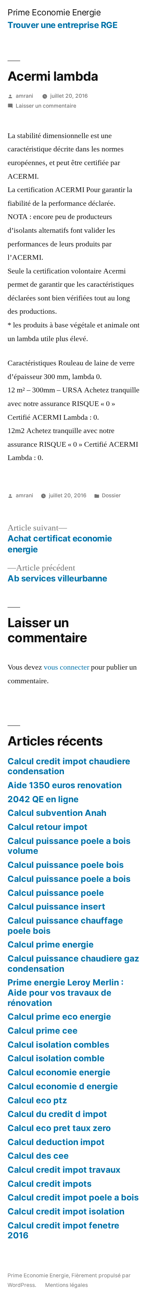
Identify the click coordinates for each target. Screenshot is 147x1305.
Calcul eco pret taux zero (59, 1128)
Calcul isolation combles (58, 1044)
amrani (24, 96)
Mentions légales (66, 1285)
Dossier (111, 495)
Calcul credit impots (50, 1184)
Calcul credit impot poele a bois (73, 1197)
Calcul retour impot (48, 827)
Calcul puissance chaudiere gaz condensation (73, 963)
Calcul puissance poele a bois (69, 879)
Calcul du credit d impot (57, 1114)
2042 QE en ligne (43, 799)
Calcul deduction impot (56, 1142)
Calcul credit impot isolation (66, 1211)
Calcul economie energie (59, 1072)
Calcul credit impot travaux (64, 1170)
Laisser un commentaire (46, 106)
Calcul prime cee (43, 1030)
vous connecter (66, 667)
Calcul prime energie (51, 944)
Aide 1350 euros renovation (65, 785)
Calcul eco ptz (37, 1100)
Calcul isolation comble (56, 1058)
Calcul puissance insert (56, 906)
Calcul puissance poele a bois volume (69, 846)
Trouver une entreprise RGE (62, 25)
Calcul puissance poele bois (66, 865)
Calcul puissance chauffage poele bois (65, 925)
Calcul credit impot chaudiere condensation (69, 766)
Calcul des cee (38, 1156)
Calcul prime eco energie (59, 1016)
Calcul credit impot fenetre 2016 (63, 1230)
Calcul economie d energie (63, 1086)
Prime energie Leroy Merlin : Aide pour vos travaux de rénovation (65, 992)
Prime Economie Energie (54, 12)
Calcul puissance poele (56, 893)
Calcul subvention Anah (57, 813)
